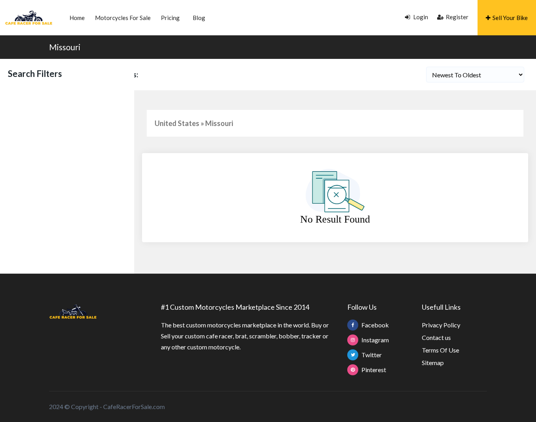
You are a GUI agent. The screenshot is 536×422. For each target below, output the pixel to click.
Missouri (64, 47)
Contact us (436, 337)
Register (457, 16)
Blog (199, 17)
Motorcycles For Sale (123, 17)
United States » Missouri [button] (194, 123)
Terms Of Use (440, 350)
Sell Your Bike (510, 17)
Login (420, 16)
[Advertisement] (67, 133)
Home (77, 17)
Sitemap (433, 362)
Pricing (170, 17)
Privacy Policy (441, 325)
